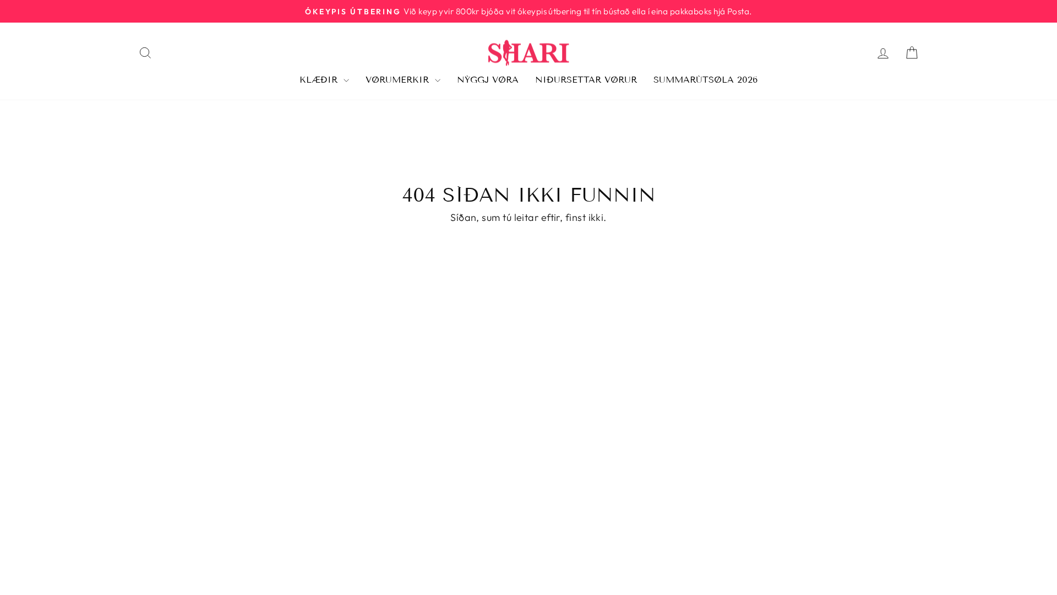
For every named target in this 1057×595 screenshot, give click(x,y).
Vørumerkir (399, 79)
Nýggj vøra (488, 79)
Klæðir (320, 79)
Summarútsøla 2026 (705, 79)
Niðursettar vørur (586, 79)
